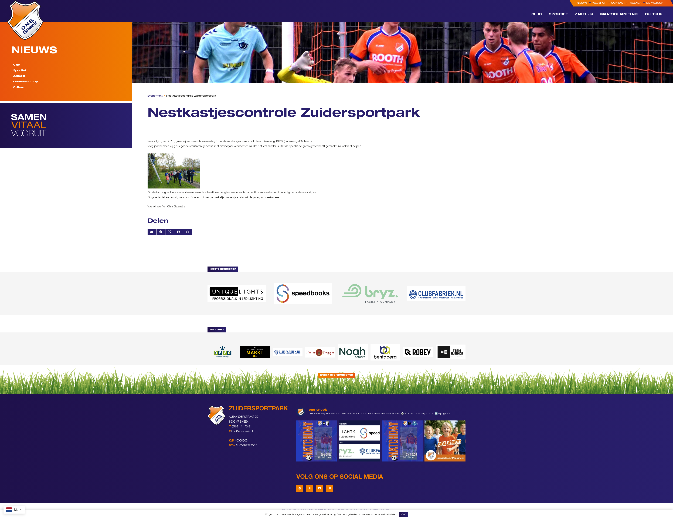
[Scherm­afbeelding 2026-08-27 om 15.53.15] (418, 352)
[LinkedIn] (319, 488)
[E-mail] (152, 232)
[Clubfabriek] (287, 352)
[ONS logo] (25, 20)
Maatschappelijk (25, 82)
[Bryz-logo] (370, 293)
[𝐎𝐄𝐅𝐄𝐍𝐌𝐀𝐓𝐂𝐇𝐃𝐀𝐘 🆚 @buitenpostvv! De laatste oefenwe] (402, 440)
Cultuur (18, 87)
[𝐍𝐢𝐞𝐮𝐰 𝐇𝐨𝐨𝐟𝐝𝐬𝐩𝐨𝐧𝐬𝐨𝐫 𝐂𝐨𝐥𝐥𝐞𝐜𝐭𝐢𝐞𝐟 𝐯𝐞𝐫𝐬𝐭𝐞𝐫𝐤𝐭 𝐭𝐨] (359, 440)
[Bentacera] (385, 352)
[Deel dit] (161, 232)
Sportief (19, 70)
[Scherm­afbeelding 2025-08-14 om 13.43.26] (353, 352)
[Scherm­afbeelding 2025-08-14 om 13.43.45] (320, 352)
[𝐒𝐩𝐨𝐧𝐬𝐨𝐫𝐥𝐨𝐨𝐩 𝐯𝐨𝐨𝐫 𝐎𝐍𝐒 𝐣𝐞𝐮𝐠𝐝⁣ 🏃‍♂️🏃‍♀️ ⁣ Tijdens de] (444, 440)
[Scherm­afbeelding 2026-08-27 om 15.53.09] (436, 293)
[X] (309, 488)
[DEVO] (222, 352)
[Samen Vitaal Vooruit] (71, 125)
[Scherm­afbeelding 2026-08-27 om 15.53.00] (237, 293)
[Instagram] (329, 488)
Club (16, 65)
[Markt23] (255, 352)
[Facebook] (299, 488)
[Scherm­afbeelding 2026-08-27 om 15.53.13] (450, 352)
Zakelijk (19, 76)
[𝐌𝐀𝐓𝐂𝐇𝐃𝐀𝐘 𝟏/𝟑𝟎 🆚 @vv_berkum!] (316, 440)
